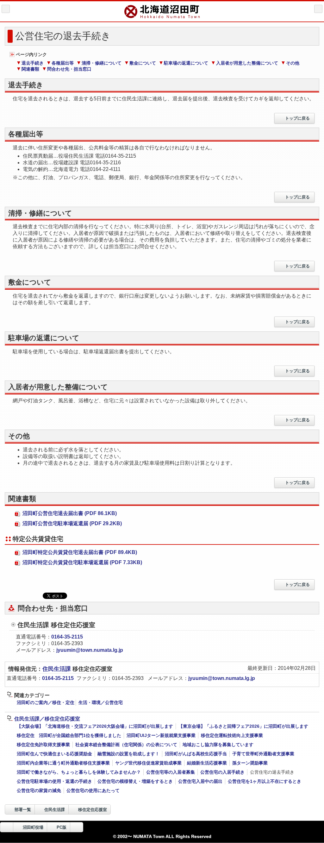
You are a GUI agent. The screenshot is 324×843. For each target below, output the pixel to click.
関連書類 (30, 69)
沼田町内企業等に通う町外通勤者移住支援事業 (63, 762)
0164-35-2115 (67, 636)
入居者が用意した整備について (247, 63)
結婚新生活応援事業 (207, 762)
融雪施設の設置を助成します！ (128, 753)
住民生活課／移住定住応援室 (47, 718)
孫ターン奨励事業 (250, 762)
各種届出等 (63, 63)
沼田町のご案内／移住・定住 (45, 702)
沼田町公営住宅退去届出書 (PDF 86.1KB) (69, 513)
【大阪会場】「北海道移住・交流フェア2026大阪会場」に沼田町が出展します (95, 726)
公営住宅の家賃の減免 (39, 790)
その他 (292, 63)
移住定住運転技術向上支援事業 (232, 735)
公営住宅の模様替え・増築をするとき (135, 781)
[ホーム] (6, 9)
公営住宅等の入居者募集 (170, 772)
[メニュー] (318, 9)
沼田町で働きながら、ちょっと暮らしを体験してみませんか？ (79, 772)
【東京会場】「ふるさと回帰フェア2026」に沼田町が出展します (243, 726)
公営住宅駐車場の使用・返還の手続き (54, 781)
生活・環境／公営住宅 (100, 702)
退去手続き (33, 63)
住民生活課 (57, 669)
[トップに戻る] (76, 827)
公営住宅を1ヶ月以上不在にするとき (264, 781)
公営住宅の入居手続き (222, 772)
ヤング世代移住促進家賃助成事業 (148, 762)
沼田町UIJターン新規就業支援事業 (161, 735)
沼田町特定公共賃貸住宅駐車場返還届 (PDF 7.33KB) (81, 562)
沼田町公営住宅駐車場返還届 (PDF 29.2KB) (71, 523)
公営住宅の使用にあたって (93, 790)
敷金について (142, 63)
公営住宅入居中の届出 (200, 781)
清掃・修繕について (102, 63)
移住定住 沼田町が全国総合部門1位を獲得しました (69, 735)
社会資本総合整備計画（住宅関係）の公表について (126, 744)
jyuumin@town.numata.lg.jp (89, 650)
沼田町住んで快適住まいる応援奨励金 (54, 753)
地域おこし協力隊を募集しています (218, 744)
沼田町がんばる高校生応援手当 (196, 753)
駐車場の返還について (186, 63)
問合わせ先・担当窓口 (69, 69)
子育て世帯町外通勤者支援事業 (263, 753)
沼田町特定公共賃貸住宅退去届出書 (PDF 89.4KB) (79, 552)
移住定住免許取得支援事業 (43, 744)
